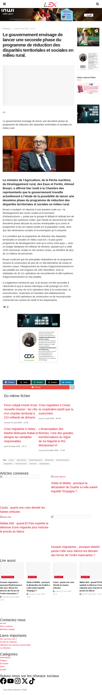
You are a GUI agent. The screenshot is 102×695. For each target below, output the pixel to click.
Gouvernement (63, 460)
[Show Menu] (4, 4)
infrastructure (21, 464)
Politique (7, 29)
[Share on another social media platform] (72, 387)
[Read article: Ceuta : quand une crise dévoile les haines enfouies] (65, 570)
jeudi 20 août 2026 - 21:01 (91, 594)
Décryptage (7, 577)
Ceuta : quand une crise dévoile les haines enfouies (63, 585)
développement (35, 460)
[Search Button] (97, 4)
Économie (49, 460)
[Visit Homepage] (51, 4)
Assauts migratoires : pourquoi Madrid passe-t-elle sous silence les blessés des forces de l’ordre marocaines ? (75, 551)
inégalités (8, 464)
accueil (32, 577)
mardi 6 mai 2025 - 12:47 (24, 29)
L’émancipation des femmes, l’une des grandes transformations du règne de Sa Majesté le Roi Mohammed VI (56, 437)
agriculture (21, 460)
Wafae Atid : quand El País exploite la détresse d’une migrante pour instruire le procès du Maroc (24, 527)
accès (11, 460)
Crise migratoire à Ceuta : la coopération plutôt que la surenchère (56, 409)
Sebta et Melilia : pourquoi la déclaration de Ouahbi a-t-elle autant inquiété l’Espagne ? (74, 487)
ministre (33, 464)
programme (44, 464)
